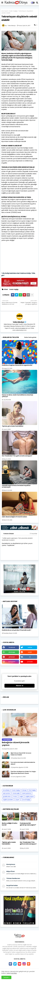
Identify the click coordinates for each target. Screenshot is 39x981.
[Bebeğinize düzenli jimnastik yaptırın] (19, 725)
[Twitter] (16, 294)
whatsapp (12, 652)
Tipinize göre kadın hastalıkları (12, 426)
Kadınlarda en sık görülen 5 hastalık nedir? (16, 630)
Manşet (24, 790)
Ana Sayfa (4, 11)
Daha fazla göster (30, 337)
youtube (30, 662)
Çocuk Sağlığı (26, 799)
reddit (30, 652)
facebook (12, 647)
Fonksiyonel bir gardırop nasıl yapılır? (28, 824)
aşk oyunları (6, 793)
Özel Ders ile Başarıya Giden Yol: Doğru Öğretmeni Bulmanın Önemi (23, 772)
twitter (30, 647)
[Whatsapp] (20, 294)
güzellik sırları (7, 796)
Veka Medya (18, 322)
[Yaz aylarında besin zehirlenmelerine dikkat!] (5, 764)
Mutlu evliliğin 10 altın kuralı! (9, 824)
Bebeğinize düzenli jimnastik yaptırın (15, 743)
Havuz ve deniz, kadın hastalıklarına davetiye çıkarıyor (17, 395)
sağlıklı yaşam (29, 796)
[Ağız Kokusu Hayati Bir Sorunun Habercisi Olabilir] (5, 755)
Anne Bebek (6, 790)
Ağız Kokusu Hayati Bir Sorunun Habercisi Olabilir (21, 754)
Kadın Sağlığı (13, 11)
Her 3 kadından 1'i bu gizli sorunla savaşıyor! (17, 456)
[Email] (28, 294)
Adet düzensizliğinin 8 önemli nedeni (14, 517)
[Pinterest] (24, 294)
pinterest (12, 657)
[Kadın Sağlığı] (19, 616)
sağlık (21, 796)
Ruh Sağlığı (32, 790)
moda (15, 796)
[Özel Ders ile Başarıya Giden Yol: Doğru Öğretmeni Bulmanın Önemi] (5, 774)
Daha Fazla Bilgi (12, 973)
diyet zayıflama (26, 793)
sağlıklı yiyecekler (8, 799)
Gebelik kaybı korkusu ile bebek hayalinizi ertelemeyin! (16, 486)
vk (30, 657)
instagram (11, 662)
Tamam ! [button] (6, 977)
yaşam (17, 799)
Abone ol (19, 686)
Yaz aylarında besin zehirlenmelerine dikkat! (23, 763)
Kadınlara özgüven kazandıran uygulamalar (17, 365)
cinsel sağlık (16, 793)
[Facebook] (12, 294)
